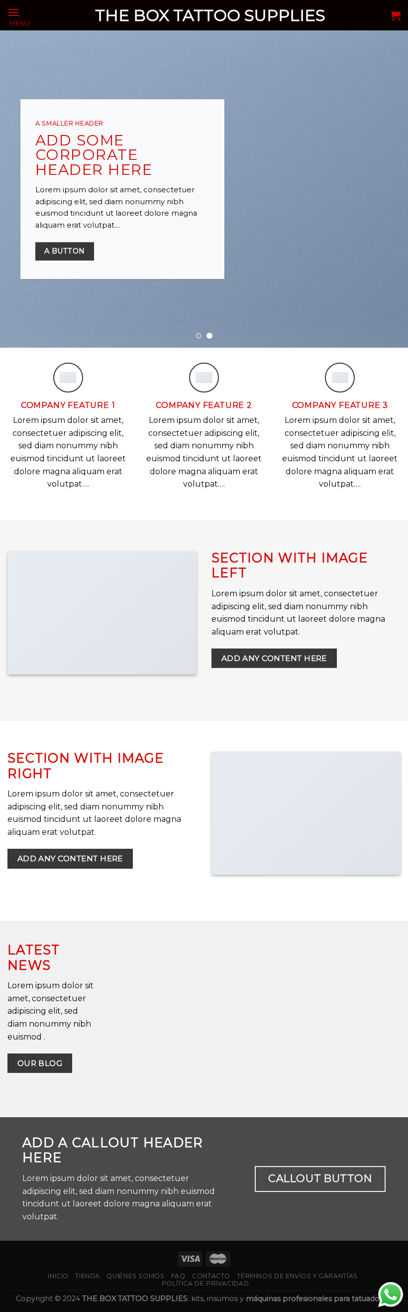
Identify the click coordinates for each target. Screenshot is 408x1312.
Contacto (211, 1276)
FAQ (178, 1276)
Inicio (58, 1276)
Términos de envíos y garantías (297, 1276)
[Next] (387, 189)
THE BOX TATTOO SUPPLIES (210, 15)
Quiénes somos (135, 1276)
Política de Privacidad (205, 1283)
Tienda (87, 1276)
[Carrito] (396, 15)
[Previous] (21, 189)
